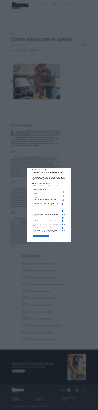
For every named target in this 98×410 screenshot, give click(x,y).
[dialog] (49, 205)
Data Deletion (42, 240)
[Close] (69, 170)
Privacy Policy (55, 240)
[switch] (63, 192)
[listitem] (49, 189)
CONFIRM (41, 236)
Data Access (49, 240)
